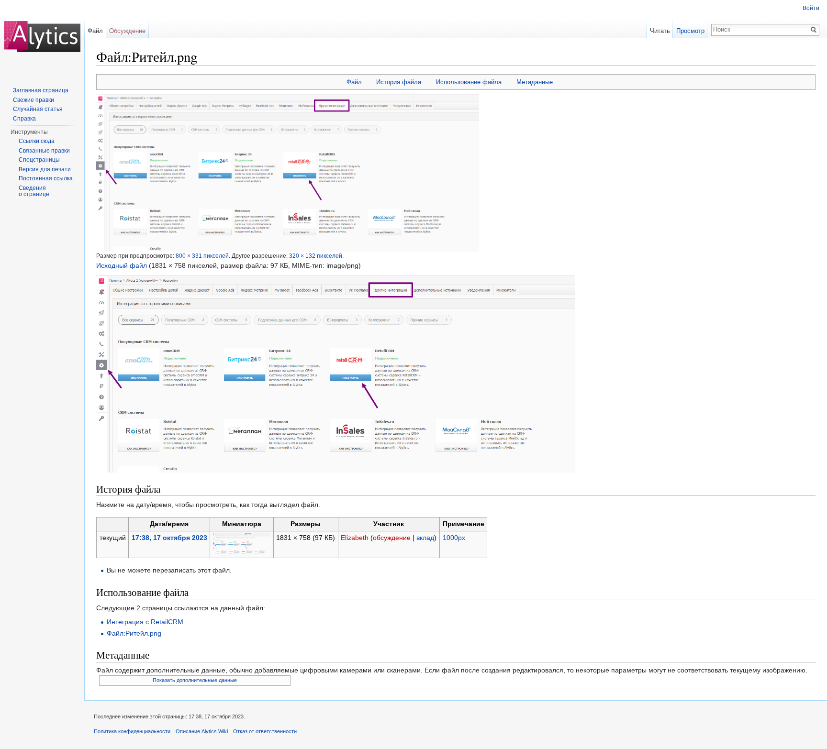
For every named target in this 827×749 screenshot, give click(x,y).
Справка (24, 118)
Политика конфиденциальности (132, 731)
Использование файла (469, 82)
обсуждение (392, 537)
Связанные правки (44, 150)
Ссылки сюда (37, 141)
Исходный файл (121, 265)
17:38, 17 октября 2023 (169, 537)
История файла (398, 82)
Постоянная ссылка (46, 178)
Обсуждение (127, 30)
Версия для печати (45, 169)
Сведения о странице (34, 191)
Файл (354, 82)
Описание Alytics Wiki (202, 731)
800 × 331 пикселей (202, 256)
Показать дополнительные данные (195, 680)
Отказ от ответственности (265, 731)
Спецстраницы (39, 159)
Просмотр (690, 30)
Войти (811, 8)
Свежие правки (33, 100)
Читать (660, 30)
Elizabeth (355, 537)
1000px (454, 537)
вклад (425, 537)
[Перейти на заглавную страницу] (42, 38)
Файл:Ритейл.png (134, 633)
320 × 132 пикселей (315, 256)
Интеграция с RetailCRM (145, 622)
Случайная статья (38, 109)
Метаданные (534, 82)
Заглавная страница (40, 90)
